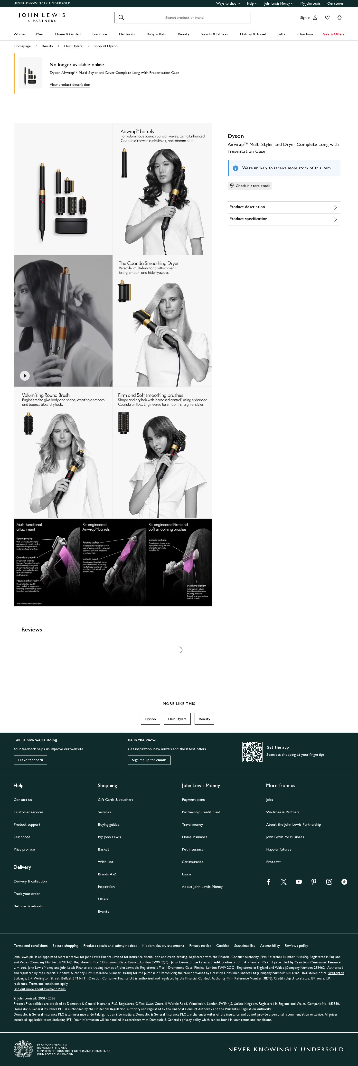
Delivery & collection (30, 881)
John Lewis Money (277, 3)
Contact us (23, 799)
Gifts (281, 34)
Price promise (24, 849)
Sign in (305, 17)
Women (20, 34)
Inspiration (106, 886)
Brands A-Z (107, 874)
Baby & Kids (156, 34)
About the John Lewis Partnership (293, 824)
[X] (284, 883)
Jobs (269, 799)
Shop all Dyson (106, 46)
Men (39, 34)
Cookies (222, 945)
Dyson (150, 719)
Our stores (335, 3)
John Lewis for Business (285, 836)
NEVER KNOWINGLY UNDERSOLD (42, 3)
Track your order (27, 893)
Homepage (22, 46)
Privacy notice (200, 945)
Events (103, 911)
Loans (186, 874)
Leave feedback (30, 760)
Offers (103, 899)
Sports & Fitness (214, 34)
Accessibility (270, 945)
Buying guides (108, 824)
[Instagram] (329, 883)
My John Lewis (310, 3)
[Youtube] (299, 883)
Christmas (305, 34)
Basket (103, 849)
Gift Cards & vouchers (115, 799)
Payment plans (193, 799)
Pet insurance (193, 849)
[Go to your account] (315, 17)
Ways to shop (226, 3)
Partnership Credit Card (201, 812)
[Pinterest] (314, 883)
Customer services (29, 812)
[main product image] (34, 73)
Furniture (99, 34)
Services (104, 812)
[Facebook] (269, 883)
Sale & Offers (333, 34)
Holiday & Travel (253, 34)
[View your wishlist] (326, 17)
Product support (27, 824)
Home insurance (194, 836)
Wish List (105, 861)
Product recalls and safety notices (110, 945)
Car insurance (192, 861)
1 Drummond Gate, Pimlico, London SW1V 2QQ (135, 962)
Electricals (127, 34)
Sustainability (244, 945)
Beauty (183, 34)
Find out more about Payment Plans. (40, 989)
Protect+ (273, 861)
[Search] (121, 17)
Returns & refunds (28, 906)
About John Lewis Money (202, 886)
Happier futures (278, 849)
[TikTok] (344, 883)
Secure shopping (65, 945)
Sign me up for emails (149, 760)
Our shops (22, 836)
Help (250, 3)
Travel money (192, 824)
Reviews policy (296, 945)
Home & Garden (68, 34)
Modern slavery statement (163, 945)
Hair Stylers (73, 46)
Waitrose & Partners (283, 812)
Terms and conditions (31, 945)
